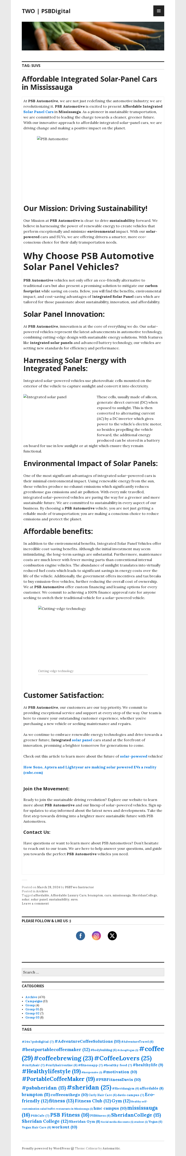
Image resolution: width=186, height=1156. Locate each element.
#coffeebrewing (63, 1058)
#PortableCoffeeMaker (58, 1079)
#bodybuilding (104, 1050)
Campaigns (33, 1001)
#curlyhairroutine (61, 1065)
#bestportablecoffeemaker (56, 1049)
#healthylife (148, 1064)
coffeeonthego (69, 1094)
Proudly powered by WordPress (46, 1148)
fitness (61, 1101)
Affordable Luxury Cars (68, 895)
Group (30, 1005)
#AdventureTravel (137, 1041)
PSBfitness (100, 1115)
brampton (95, 895)
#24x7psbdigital (38, 1042)
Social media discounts (117, 1121)
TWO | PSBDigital (46, 11)
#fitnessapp (90, 1065)
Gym (121, 1101)
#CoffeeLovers (123, 1058)
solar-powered (133, 756)
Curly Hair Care (102, 1095)
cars (107, 895)
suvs (74, 899)
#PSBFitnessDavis (118, 1079)
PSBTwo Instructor (79, 887)
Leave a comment (35, 903)
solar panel (82, 740)
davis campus (130, 1095)
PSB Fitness (69, 1114)
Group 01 (32, 1009)
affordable (41, 895)
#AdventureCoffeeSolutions (87, 1041)
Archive (42, 891)
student (141, 1121)
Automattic (111, 1148)
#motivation (120, 1071)
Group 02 (32, 1013)
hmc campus (110, 1108)
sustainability (59, 899)
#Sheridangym (125, 1088)
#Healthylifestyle (51, 1071)
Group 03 (32, 1017)
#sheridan (89, 1087)
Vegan (155, 1121)
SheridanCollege (144, 895)
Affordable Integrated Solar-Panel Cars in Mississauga (89, 83)
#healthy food (117, 1065)
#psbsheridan (44, 1088)
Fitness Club (93, 1101)
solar (25, 899)
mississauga (122, 895)
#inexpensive (91, 1072)
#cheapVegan (127, 1050)
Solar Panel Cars (38, 111)
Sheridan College (45, 1121)
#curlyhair (33, 1065)
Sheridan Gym (84, 1121)
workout (64, 1127)
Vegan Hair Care (36, 1127)
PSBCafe (40, 1115)
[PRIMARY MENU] (158, 10)
